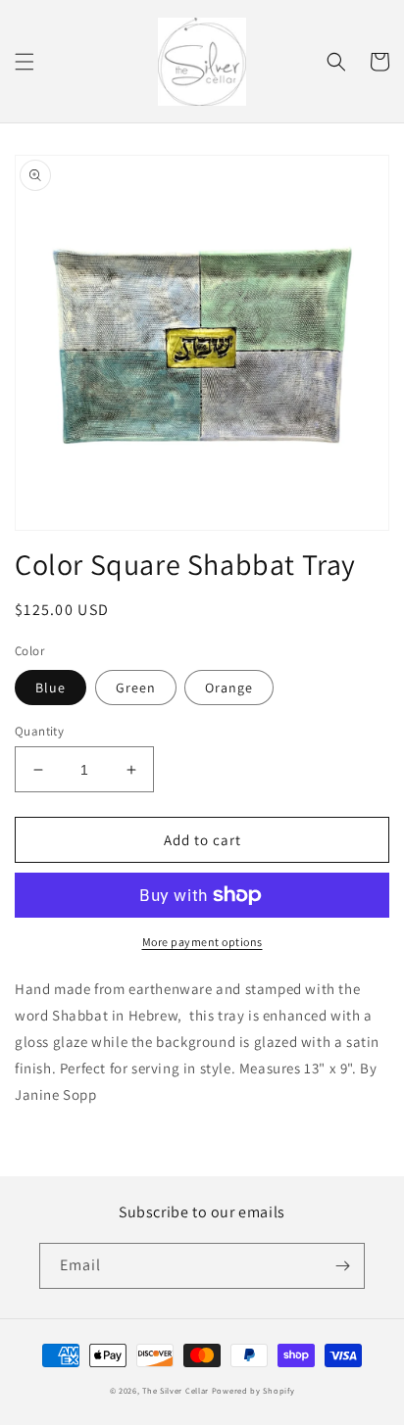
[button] (24, 61)
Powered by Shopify (253, 1390)
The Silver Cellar (175, 1390)
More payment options (202, 941)
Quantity (39, 731)
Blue (50, 687)
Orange (229, 687)
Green (136, 687)
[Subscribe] (342, 1266)
